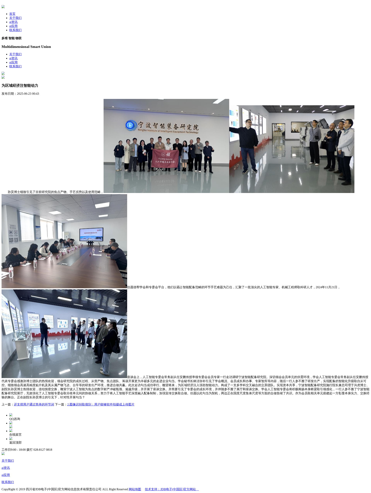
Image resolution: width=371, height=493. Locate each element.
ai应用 (13, 26)
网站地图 (135, 489)
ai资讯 (13, 22)
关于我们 (15, 18)
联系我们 (15, 30)
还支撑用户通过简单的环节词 (34, 404)
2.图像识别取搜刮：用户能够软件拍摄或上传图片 (100, 404)
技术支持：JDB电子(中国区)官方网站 (172, 489)
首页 (12, 13)
